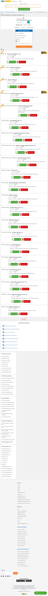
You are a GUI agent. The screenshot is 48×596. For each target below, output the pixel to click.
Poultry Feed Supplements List (7, 468)
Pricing (3, 1)
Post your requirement (24, 9)
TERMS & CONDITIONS (21, 492)
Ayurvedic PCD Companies (22, 543)
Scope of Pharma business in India (8, 439)
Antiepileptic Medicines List (7, 466)
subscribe (15, 573)
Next (24, 46)
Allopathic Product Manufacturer (8, 382)
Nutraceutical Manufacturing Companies (7, 414)
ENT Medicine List (5, 456)
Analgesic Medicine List (6, 454)
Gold (25, 25)
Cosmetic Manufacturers (22, 560)
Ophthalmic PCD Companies (22, 533)
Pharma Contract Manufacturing (8, 404)
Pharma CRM (8, 1)
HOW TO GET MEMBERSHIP (22, 511)
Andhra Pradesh (30, 27)
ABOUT (19, 485)
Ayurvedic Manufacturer (6, 380)
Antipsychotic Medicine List (7, 450)
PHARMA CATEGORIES (21, 512)
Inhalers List (4, 464)
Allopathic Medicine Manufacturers (23, 556)
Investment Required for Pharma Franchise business (8, 433)
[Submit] (6, 6)
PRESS (19, 521)
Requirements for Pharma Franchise (6, 436)
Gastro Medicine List (5, 452)
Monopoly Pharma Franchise (22, 534)
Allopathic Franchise (5, 358)
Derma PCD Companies (21, 540)
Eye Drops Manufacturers (6, 416)
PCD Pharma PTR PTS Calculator (24, 499)
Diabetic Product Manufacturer (7, 388)
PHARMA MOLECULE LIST (22, 514)
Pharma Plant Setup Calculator (24, 503)
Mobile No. (18, 39)
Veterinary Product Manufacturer (8, 386)
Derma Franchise (5, 364)
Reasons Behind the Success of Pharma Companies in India (8, 442)
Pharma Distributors (21, 545)
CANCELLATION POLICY (21, 496)
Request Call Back (41, 593)
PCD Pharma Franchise (6, 400)
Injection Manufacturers (22, 562)
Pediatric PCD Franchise (22, 542)
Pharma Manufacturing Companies (8, 408)
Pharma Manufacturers (21, 564)
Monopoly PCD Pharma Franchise (8, 406)
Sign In (20, 1)
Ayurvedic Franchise (5, 356)
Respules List (4, 462)
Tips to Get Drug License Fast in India (7, 427)
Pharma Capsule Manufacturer (7, 394)
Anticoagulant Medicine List (7, 474)
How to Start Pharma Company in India (8, 424)
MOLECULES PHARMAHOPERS (22, 523)
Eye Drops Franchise (21, 529)
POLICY (19, 490)
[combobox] (22, 6)
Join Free (15, 1)
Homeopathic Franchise (6, 360)
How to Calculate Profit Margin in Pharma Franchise (8, 430)
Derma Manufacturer (6, 384)
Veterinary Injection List (6, 448)
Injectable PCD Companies (22, 531)
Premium (29, 25)
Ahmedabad (16, 27)
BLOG (18, 509)
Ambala (23, 27)
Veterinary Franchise (5, 362)
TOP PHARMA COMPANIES (22, 516)
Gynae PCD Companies (21, 536)
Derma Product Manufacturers (23, 558)
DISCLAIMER (19, 494)
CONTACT (19, 487)
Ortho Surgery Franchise (6, 370)
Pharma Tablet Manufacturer (7, 392)
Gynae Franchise (5, 366)
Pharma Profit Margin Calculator (24, 501)
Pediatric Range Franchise (6, 372)
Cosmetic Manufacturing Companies (6, 411)
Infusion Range (4, 460)
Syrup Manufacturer (5, 390)
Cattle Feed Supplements (6, 476)
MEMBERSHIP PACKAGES (22, 497)
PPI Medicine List (5, 458)
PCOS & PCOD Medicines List (7, 472)
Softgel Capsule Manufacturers (23, 555)
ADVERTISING (20, 518)
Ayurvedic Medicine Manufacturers (23, 553)
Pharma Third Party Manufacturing (8, 378)
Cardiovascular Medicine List (7, 470)
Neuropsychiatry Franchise (7, 368)
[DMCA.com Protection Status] (24, 594)
